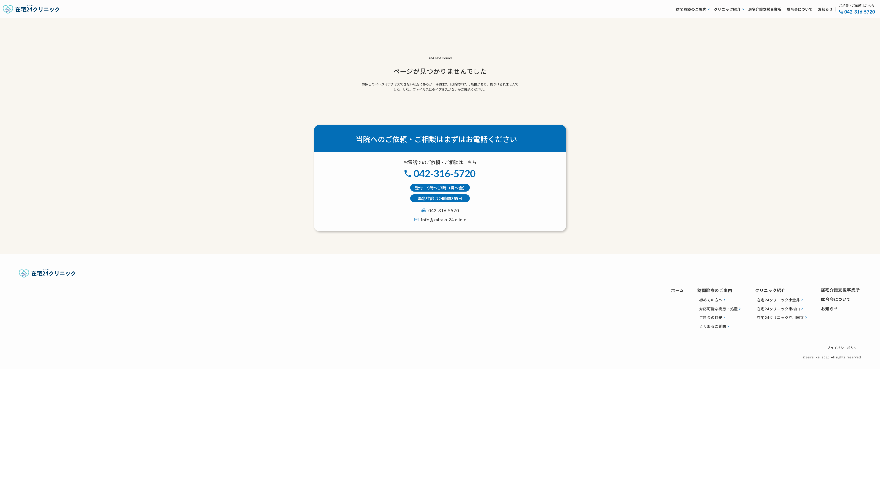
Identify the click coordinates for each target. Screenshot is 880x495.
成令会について (799, 9)
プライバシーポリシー (844, 347)
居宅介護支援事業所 (764, 9)
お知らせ (825, 9)
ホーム (677, 290)
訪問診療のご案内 (714, 290)
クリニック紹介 (770, 290)
